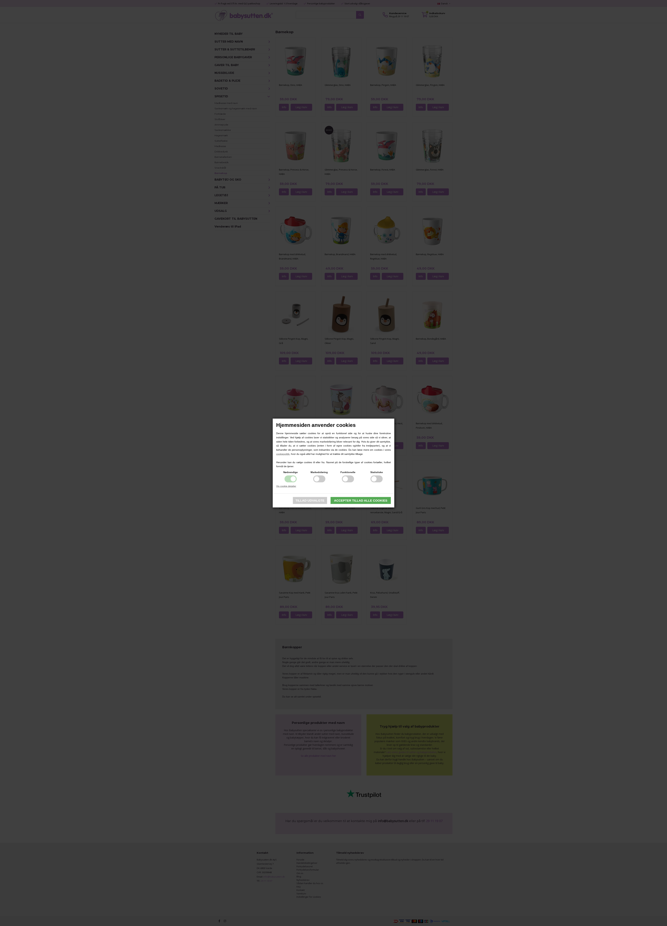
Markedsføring (319, 472)
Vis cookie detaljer (286, 486)
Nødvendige (290, 472)
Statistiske (376, 472)
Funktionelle (347, 472)
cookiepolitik (283, 454)
